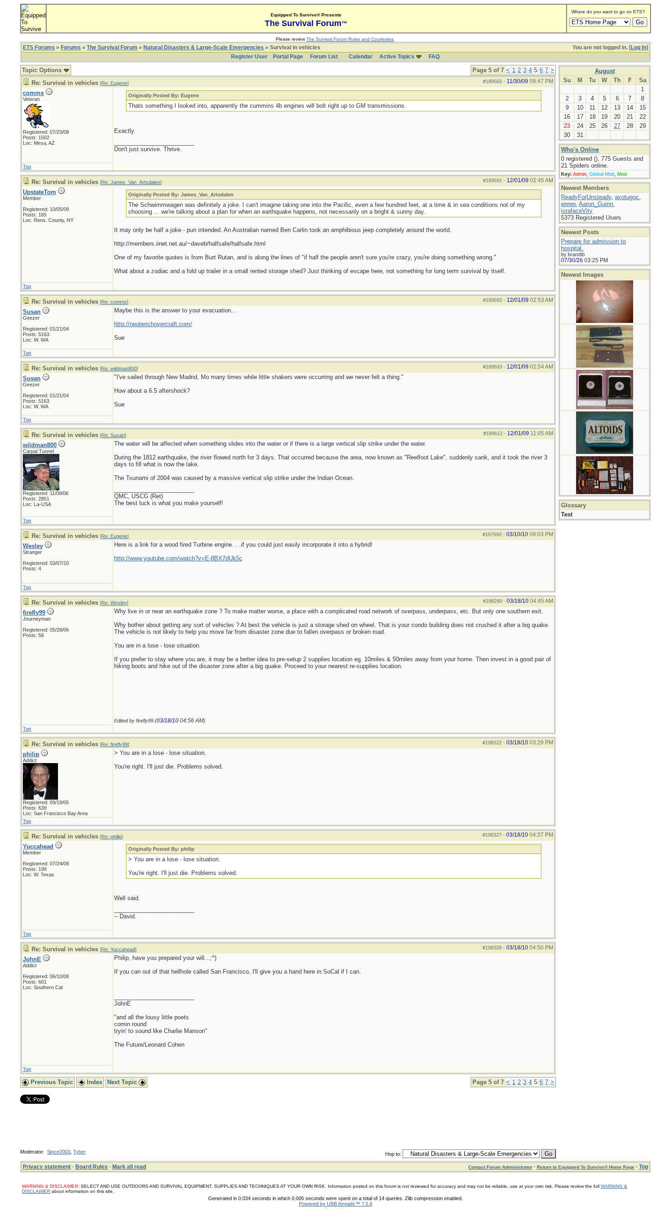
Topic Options (42, 70)
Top (27, 166)
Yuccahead (38, 846)
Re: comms (114, 302)
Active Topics (396, 56)
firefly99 (34, 612)
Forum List (324, 56)
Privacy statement (47, 1167)
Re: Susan (113, 435)
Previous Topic (51, 1082)
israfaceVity (576, 210)
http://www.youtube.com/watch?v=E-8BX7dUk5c (178, 558)
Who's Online (580, 149)
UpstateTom (39, 192)
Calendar (360, 56)
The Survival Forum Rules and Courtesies (349, 39)
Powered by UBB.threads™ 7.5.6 (335, 1204)
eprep (568, 203)
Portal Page (288, 56)
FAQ (434, 56)
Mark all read (129, 1167)
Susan (32, 311)
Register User (249, 56)
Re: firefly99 (114, 744)
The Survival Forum (112, 47)
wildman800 (40, 445)
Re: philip (111, 836)
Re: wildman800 (118, 368)
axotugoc (627, 197)
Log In (638, 47)
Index (93, 1082)
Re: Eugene (114, 83)
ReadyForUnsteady (586, 197)
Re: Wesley (114, 603)
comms (33, 93)
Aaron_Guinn (596, 203)
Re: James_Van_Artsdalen (130, 182)
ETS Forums (39, 47)
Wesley (33, 546)
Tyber (79, 1151)
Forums (71, 47)
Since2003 (58, 1151)
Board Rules (91, 1167)
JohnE (32, 959)
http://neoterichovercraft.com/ (153, 324)
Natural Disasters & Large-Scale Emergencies (203, 47)
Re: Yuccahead (118, 949)
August (605, 71)
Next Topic (123, 1082)
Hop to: (393, 1154)
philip (31, 754)
